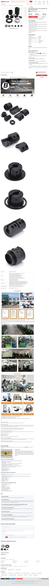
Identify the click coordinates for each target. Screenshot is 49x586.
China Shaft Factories (4, 573)
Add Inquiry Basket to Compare (14, 28)
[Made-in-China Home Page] (5, 1)
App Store (2, 578)
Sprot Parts (2, 562)
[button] (28, 1)
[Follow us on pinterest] (46, 578)
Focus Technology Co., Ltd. (19, 583)
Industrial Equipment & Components (7, 5)
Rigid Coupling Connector (11, 569)
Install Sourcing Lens (19, 578)
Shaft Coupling (21, 5)
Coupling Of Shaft (33, 573)
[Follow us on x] (43, 578)
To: (4, 528)
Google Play (7, 578)
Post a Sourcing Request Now (22, 537)
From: (4, 526)
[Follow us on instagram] (44, 578)
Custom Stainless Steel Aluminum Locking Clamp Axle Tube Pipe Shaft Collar (5, 553)
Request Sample (41, 18)
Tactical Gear (14, 562)
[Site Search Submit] (31, 1)
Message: (4, 530)
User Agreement (28, 583)
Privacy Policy (36, 583)
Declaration (32, 583)
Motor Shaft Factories (10, 573)
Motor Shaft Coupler (18, 569)
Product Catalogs (11, 559)
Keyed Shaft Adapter (3, 569)
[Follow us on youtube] (45, 578)
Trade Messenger (12, 578)
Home (1, 5)
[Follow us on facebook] (42, 578)
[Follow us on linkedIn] (47, 578)
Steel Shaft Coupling (39, 573)
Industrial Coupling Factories (26, 573)
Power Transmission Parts (15, 5)
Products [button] (13, 1)
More (1, 576)
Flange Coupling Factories (18, 573)
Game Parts (25, 562)
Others (37, 562)
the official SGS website (19, 447)
